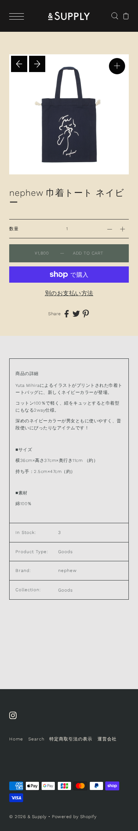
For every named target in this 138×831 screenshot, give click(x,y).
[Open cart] (126, 15)
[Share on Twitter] (76, 313)
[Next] (37, 64)
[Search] (114, 15)
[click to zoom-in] (117, 66)
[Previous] (19, 64)
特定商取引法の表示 (70, 739)
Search (36, 739)
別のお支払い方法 (69, 293)
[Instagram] (15, 719)
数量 (14, 228)
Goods (65, 590)
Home (16, 739)
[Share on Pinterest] (86, 314)
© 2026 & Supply (28, 816)
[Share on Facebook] (66, 313)
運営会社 (107, 739)
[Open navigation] (18, 15)
